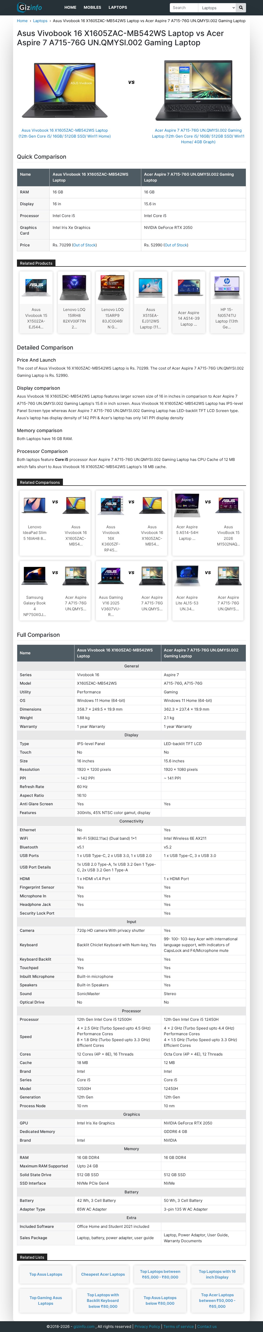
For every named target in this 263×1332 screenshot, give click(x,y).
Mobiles (92, 7)
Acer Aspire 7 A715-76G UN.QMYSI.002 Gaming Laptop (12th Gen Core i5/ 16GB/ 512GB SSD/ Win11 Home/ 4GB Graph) (198, 136)
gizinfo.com (84, 1326)
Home (70, 7)
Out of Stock (84, 245)
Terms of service (178, 1326)
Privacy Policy (147, 1326)
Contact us (207, 1326)
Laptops (118, 7)
